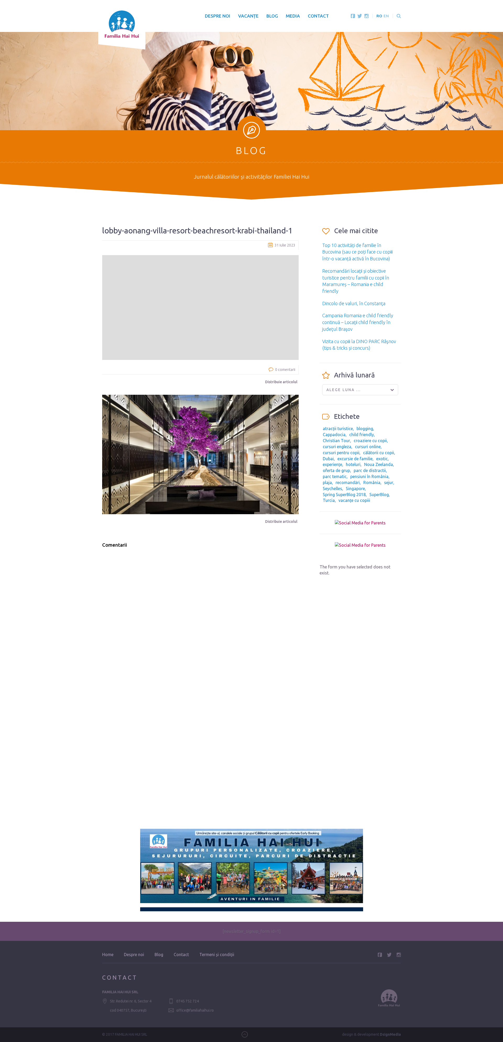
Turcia (329, 500)
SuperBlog (379, 494)
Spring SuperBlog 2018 (344, 494)
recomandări (348, 482)
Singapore (355, 488)
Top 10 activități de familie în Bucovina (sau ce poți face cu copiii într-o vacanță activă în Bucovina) (357, 252)
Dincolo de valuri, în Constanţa (353, 303)
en (386, 16)
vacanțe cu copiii (354, 500)
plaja (327, 482)
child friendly (361, 434)
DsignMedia (390, 1034)
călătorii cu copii (378, 452)
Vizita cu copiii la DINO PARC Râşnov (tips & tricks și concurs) (359, 345)
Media (293, 15)
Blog (272, 15)
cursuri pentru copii (341, 452)
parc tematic (335, 476)
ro (379, 16)
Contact (318, 15)
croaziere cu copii (370, 440)
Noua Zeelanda (378, 464)
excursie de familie (355, 458)
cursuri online (368, 446)
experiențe (332, 464)
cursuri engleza (337, 446)
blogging (365, 428)
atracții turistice (338, 428)
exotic (382, 458)
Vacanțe (248, 15)
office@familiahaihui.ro (195, 1010)
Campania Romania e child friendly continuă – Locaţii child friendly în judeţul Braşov (357, 322)
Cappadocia (334, 434)
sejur (388, 482)
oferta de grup (336, 470)
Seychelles (332, 488)
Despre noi (217, 15)
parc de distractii (370, 470)
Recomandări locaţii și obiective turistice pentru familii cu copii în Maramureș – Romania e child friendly (355, 281)
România (371, 482)
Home (107, 954)
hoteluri (353, 464)
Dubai (328, 458)
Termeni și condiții (216, 954)
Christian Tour (336, 440)
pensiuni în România (369, 476)
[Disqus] (200, 618)
